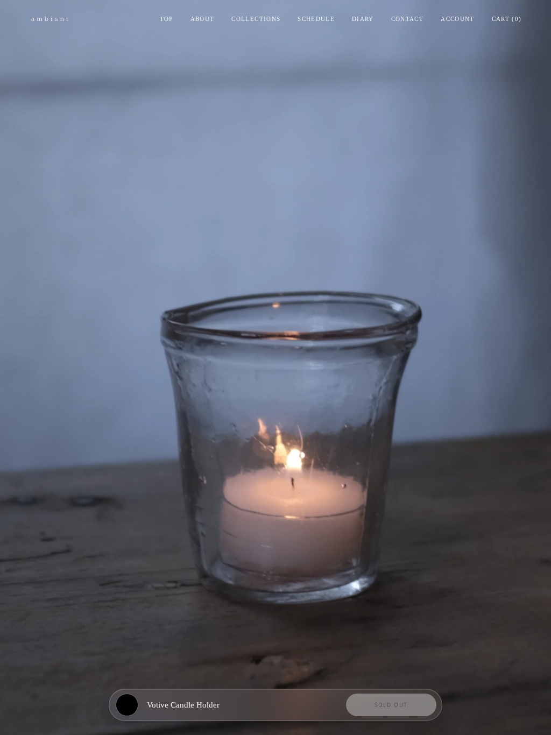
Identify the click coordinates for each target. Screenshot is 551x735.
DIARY (363, 19)
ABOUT (202, 19)
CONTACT (407, 19)
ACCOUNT (457, 19)
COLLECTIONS (255, 19)
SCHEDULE (316, 19)
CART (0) (507, 19)
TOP (166, 19)
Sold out (391, 705)
